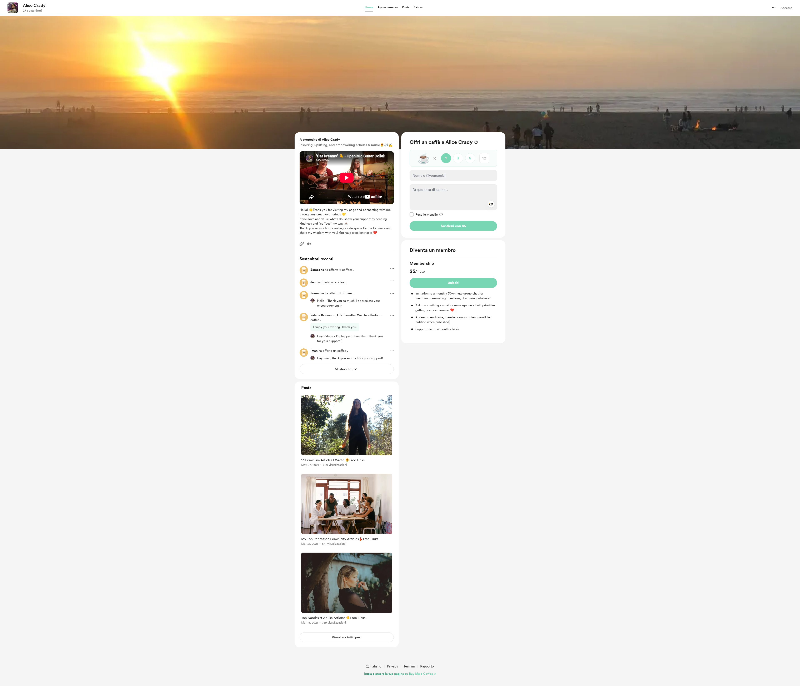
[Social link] (302, 244)
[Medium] (309, 244)
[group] (453, 296)
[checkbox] (424, 214)
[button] (369, 7)
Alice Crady (34, 5)
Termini (409, 666)
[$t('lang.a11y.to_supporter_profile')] (312, 300)
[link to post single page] (347, 431)
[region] (453, 185)
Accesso (786, 8)
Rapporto (427, 666)
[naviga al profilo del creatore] (13, 7)
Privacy (392, 666)
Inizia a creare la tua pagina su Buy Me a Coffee (398, 674)
